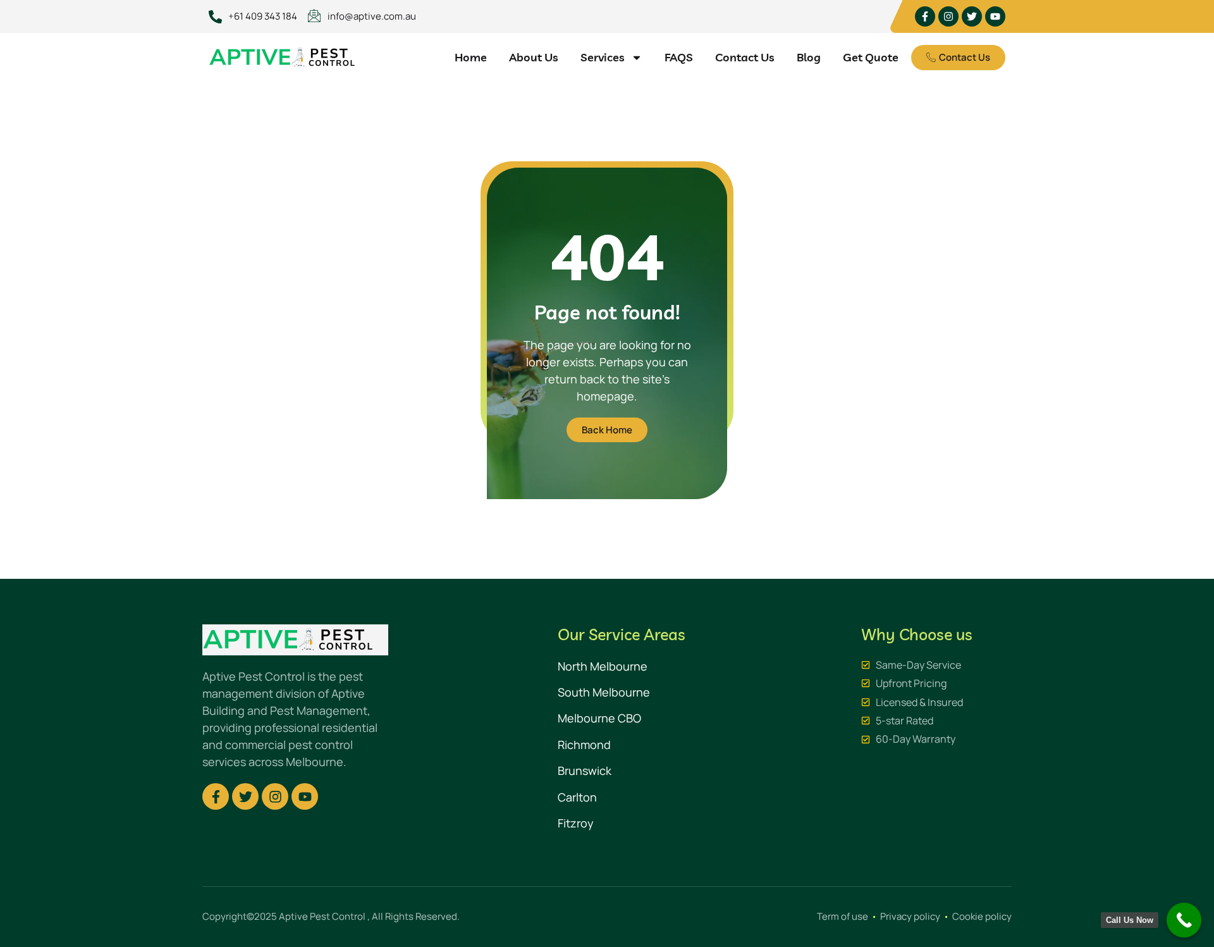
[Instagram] (948, 16)
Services (602, 57)
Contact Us (745, 57)
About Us (533, 57)
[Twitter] (972, 16)
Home (471, 57)
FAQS (679, 57)
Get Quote (870, 57)
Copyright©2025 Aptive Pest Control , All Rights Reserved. (331, 916)
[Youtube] (995, 16)
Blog (809, 57)
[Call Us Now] (1184, 920)
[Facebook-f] (925, 16)
